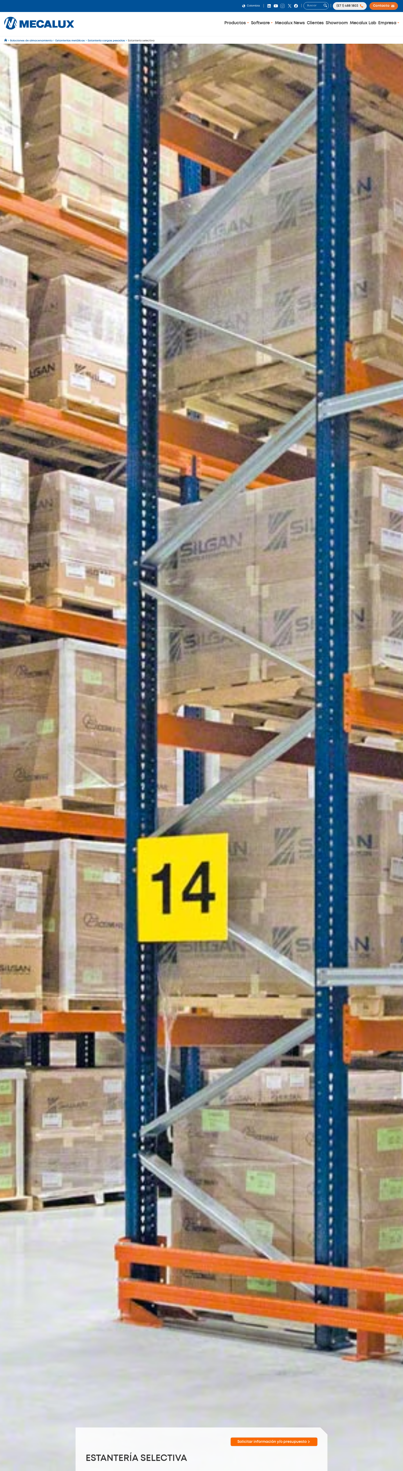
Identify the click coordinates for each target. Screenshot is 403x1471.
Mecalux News (290, 23)
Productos (235, 23)
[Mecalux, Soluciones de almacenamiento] (39, 30)
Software (261, 23)
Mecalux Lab (363, 23)
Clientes (315, 23)
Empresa (387, 23)
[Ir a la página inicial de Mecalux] (6, 41)
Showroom (337, 23)
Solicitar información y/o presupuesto (272, 1441)
